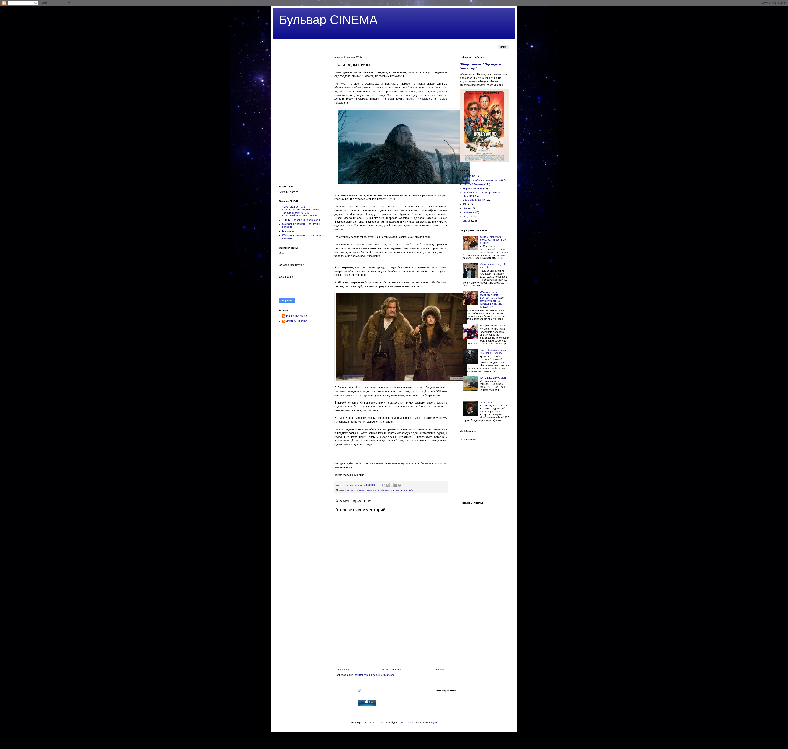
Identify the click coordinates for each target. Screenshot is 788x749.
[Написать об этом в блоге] (388, 485)
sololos (410, 722)
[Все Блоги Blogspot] (359, 691)
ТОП (465, 204)
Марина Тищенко (390, 490)
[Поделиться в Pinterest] (399, 485)
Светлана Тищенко (474, 199)
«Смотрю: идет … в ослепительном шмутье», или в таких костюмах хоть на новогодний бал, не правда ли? (300, 211)
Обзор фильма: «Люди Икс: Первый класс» (493, 351)
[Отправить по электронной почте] (384, 485)
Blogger (433, 722)
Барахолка (288, 231)
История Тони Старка (492, 325)
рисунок (467, 216)
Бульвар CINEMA (328, 20)
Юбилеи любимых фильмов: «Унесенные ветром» (493, 240)
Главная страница (390, 669)
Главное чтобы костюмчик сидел (362, 490)
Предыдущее (438, 669)
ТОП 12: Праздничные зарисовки (301, 219)
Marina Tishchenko (297, 315)
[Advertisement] (390, 634)
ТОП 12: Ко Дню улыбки (493, 377)
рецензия (468, 212)
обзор (466, 208)
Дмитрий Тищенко (296, 321)
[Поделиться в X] (391, 485)
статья (403, 490)
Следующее (343, 669)
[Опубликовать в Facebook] (395, 485)
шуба (410, 490)
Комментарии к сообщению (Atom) (375, 675)
